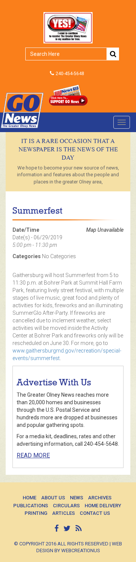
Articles (63, 513)
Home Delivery (103, 505)
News (76, 497)
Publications (30, 505)
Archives (99, 497)
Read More (33, 455)
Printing (36, 513)
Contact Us (95, 513)
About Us (53, 497)
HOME (29, 497)
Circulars (66, 505)
